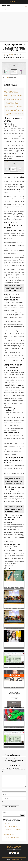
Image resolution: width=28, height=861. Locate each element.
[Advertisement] (14, 27)
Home (4, 54)
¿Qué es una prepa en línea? (10, 91)
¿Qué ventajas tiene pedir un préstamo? (11, 837)
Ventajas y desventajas (11, 94)
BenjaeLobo (14, 847)
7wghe (7, 77)
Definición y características (12, 92)
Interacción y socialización (12, 103)
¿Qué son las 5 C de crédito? (9, 834)
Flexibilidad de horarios (11, 102)
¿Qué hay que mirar (7, 823)
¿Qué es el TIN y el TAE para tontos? (10, 826)
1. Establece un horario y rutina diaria (14, 109)
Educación (10, 54)
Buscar (4, 812)
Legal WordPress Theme (17, 859)
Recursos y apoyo (10, 104)
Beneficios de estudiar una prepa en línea (13, 95)
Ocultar (16, 88)
